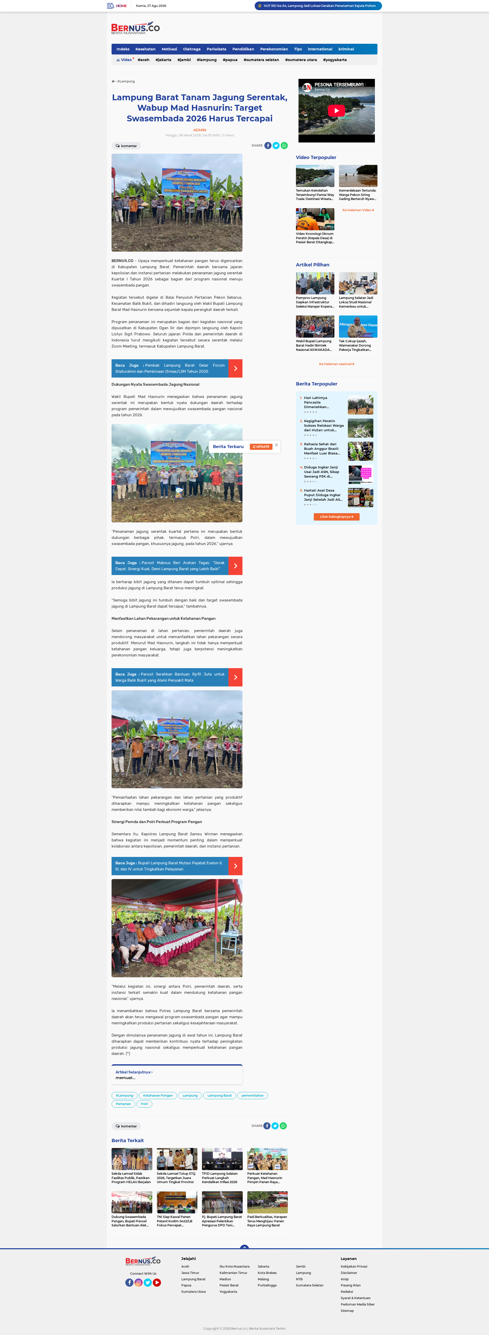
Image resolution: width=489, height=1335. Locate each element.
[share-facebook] (267, 145)
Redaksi (347, 1292)
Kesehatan (145, 49)
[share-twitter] (276, 145)
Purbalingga (267, 1285)
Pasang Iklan (351, 1285)
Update (262, 447)
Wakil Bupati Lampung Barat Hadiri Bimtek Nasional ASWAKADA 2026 (313, 345)
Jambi (185, 60)
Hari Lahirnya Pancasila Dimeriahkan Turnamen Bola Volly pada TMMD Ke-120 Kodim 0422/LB (322, 402)
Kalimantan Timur (233, 1273)
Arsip (345, 1279)
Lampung (208, 60)
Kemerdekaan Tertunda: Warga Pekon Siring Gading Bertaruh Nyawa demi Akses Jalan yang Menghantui (357, 195)
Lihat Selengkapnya (335, 517)
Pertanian (123, 1104)
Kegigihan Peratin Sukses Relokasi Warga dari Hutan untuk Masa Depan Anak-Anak (324, 426)
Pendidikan (243, 49)
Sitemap (347, 1311)
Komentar (128, 146)
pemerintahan (253, 1095)
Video (126, 60)
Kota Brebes (267, 1273)
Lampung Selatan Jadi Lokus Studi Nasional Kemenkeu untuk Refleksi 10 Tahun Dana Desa (356, 302)
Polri (144, 1104)
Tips (298, 49)
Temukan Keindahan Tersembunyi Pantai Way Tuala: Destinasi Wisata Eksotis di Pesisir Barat (315, 195)
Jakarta (164, 60)
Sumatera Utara (302, 60)
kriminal (346, 49)
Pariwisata (216, 49)
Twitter (150, 1289)
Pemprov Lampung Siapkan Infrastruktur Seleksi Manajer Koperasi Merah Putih (315, 302)
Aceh (145, 60)
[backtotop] (244, 1249)
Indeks (123, 49)
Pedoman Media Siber (358, 1304)
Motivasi (169, 49)
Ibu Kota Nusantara (235, 1266)
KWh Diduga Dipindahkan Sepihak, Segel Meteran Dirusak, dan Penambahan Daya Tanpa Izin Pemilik (320, 6)
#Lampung (124, 1095)
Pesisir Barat (229, 1285)
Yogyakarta (336, 60)
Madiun (225, 1279)
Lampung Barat (220, 1095)
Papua (231, 60)
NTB (299, 1279)
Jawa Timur (190, 1273)
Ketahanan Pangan (158, 1095)
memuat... (125, 1077)
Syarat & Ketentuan (356, 1298)
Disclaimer (349, 1273)
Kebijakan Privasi (354, 1266)
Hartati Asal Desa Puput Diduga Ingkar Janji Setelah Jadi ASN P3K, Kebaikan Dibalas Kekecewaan (323, 495)
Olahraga (192, 49)
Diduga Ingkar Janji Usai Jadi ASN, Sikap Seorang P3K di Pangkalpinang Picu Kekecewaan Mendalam (321, 472)
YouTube (160, 1289)
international (320, 49)
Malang (263, 1279)
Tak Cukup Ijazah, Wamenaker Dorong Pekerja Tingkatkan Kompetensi (355, 345)
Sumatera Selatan (262, 60)
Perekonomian (274, 49)
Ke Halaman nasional (335, 364)
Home (121, 6)
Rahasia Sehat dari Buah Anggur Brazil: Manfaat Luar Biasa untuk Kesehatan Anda (321, 449)
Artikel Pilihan (312, 265)
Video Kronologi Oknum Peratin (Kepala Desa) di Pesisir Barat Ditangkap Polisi (315, 238)
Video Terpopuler (316, 157)
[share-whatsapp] (284, 145)
